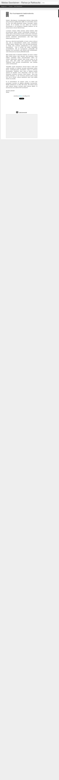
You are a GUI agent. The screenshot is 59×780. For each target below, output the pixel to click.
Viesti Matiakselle (18, 6)
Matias (20, 96)
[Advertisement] (45, 36)
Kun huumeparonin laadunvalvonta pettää (21, 14)
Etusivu (11, 6)
